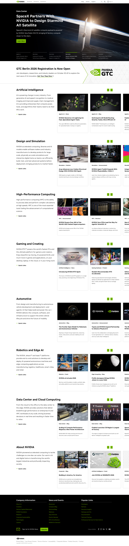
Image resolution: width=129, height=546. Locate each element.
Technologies (20, 520)
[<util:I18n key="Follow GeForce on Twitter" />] (106, 529)
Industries (43, 1)
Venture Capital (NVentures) (24, 509)
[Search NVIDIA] (102, 1)
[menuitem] (29, 1)
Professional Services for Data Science (92, 520)
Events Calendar (53, 517)
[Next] (111, 90)
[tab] (23, 55)
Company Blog (53, 506)
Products (29, 1)
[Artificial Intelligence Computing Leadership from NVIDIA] (20, 1)
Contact (81, 541)
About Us (19, 504)
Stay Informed (53, 514)
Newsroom (52, 504)
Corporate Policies (62, 541)
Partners (83, 506)
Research (19, 514)
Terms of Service (42, 541)
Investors (19, 506)
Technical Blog (53, 509)
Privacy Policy (20, 541)
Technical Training (86, 517)
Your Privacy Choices (30, 541)
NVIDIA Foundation (21, 512)
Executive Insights (86, 509)
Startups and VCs (86, 512)
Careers (18, 522)
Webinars (51, 512)
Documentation (85, 514)
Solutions (36, 1)
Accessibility (52, 541)
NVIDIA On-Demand (54, 522)
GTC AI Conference (54, 520)
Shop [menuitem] (82, 1)
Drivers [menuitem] (87, 1)
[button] (105, 2)
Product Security (73, 541)
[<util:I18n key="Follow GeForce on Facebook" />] (98, 529)
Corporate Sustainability (23, 517)
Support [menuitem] (93, 1)
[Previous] (108, 90)
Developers (84, 504)
